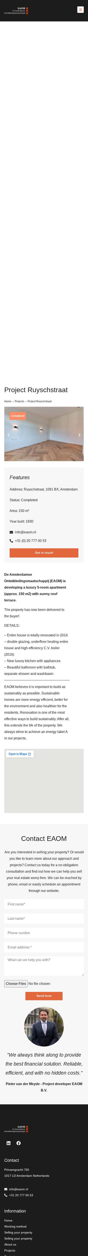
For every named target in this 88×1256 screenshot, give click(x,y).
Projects (19, 401)
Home (7, 401)
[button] (8, 435)
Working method (15, 1226)
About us (10, 1244)
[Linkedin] (8, 1143)
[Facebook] (18, 1143)
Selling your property (18, 1232)
